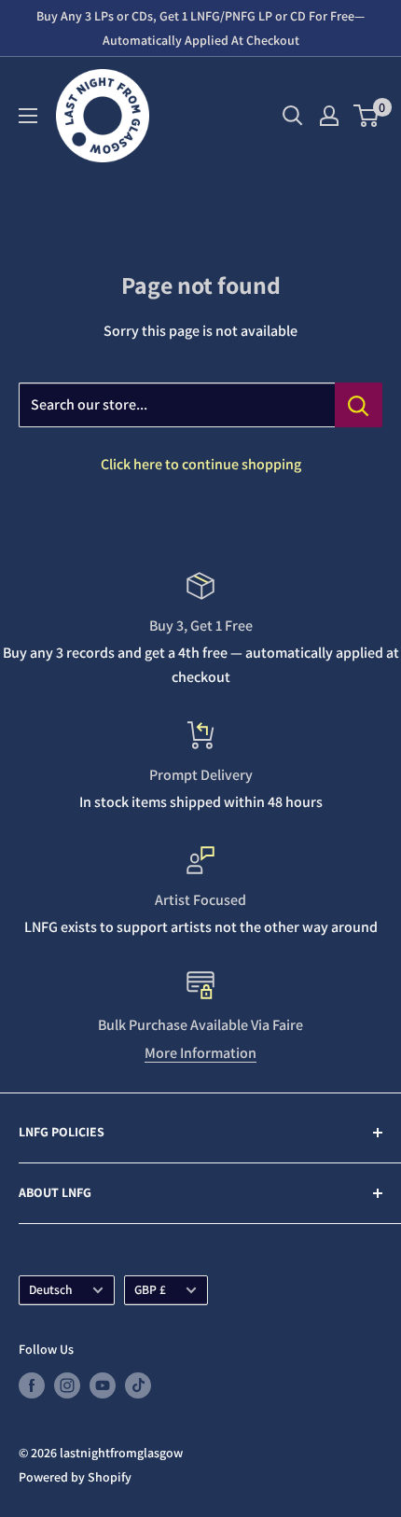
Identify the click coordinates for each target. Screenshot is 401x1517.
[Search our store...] (358, 405)
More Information (200, 1053)
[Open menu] (28, 115)
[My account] (329, 115)
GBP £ (150, 1289)
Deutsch (51, 1289)
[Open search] (293, 115)
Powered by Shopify (75, 1476)
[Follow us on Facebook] (32, 1385)
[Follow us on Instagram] (67, 1385)
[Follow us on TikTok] (138, 1385)
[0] (367, 115)
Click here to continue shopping (201, 464)
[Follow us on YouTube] (103, 1385)
